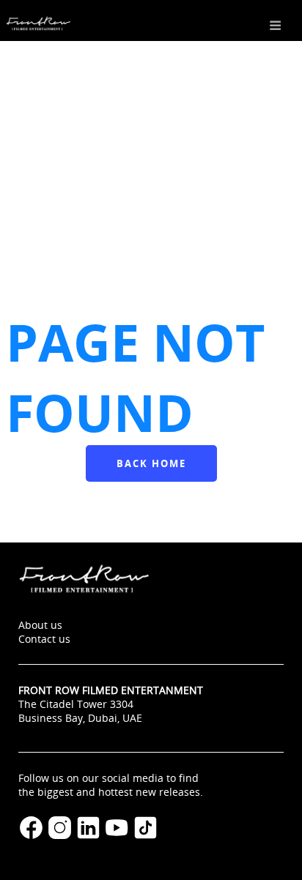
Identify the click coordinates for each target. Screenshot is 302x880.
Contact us (44, 639)
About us (40, 625)
